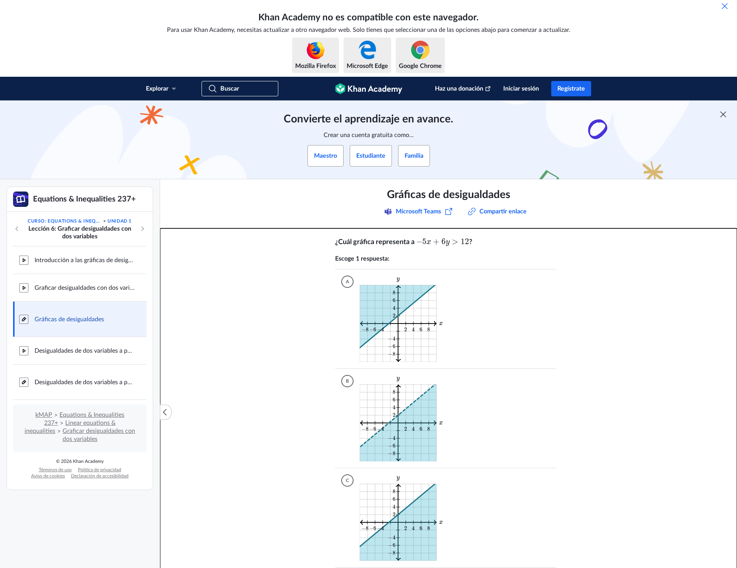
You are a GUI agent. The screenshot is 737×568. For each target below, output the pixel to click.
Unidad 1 (119, 221)
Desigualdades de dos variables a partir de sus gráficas (84, 351)
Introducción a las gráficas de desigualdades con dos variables (84, 260)
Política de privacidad (99, 469)
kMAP (43, 415)
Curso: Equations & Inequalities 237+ (65, 221)
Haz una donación (459, 89)
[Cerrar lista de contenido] (166, 412)
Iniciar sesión (521, 89)
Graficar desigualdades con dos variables (84, 288)
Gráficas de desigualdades (69, 319)
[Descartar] (725, 6)
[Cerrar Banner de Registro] (723, 114)
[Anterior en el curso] (16, 228)
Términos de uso (55, 469)
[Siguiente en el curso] (142, 228)
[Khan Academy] (368, 88)
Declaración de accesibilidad (100, 476)
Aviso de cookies (48, 476)
